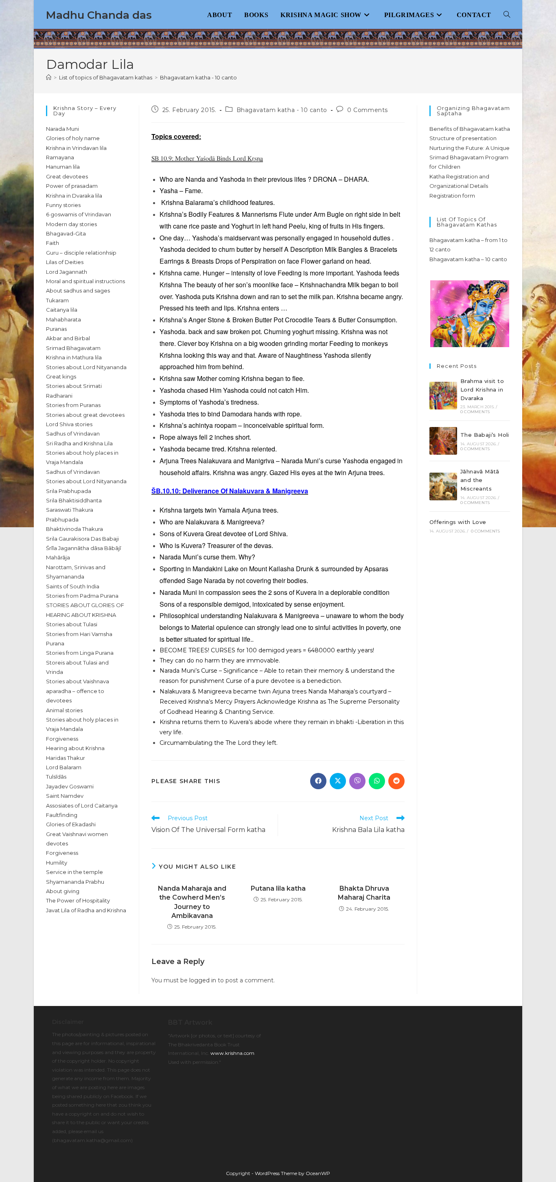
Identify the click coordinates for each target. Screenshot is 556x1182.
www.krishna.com (232, 1053)
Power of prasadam (72, 186)
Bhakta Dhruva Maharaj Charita (364, 893)
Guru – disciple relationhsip (81, 252)
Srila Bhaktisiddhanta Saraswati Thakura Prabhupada (74, 510)
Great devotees (67, 176)
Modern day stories (71, 224)
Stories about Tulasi (71, 624)
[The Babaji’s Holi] (443, 441)
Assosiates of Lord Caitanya (82, 805)
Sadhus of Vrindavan (73, 433)
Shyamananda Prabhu (75, 881)
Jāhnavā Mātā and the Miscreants (479, 480)
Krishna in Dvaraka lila (74, 195)
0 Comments (367, 110)
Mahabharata (63, 319)
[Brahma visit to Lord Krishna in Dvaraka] (443, 395)
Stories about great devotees (85, 415)
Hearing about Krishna (75, 748)
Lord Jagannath (66, 272)
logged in (202, 980)
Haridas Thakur (65, 758)
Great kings (61, 376)
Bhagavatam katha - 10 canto (198, 77)
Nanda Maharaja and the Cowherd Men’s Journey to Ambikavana (192, 902)
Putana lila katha (278, 888)
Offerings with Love (457, 522)
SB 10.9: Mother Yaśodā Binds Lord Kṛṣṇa (207, 158)
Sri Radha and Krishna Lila (79, 443)
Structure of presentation (463, 138)
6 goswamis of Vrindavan (78, 214)
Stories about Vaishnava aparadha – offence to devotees (77, 691)
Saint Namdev (64, 795)
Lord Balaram (63, 767)
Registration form (452, 195)
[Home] (48, 77)
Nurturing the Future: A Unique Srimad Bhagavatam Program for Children (469, 157)
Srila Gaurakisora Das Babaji (82, 538)
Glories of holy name (73, 138)
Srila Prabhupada (68, 491)
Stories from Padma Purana (82, 595)
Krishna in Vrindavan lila (76, 148)
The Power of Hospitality (78, 900)
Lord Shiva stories (69, 424)
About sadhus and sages (78, 290)
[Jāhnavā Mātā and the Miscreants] (443, 486)
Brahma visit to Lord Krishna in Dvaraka (482, 389)
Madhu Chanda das (99, 15)
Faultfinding (61, 815)
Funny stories (63, 205)
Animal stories (64, 710)
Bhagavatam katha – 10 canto (468, 259)
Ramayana (60, 157)
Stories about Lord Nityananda (86, 367)
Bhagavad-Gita (66, 233)
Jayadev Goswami (70, 786)
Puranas (56, 329)
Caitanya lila (61, 309)
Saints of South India (72, 586)
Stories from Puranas (73, 405)
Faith (52, 243)
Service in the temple (74, 872)
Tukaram (57, 300)
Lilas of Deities (64, 262)
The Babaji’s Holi (484, 434)
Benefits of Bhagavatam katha (469, 128)
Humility (56, 862)
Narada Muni (62, 128)
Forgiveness (62, 738)
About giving (62, 891)
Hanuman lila (63, 166)
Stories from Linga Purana (80, 652)
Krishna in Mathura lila (74, 357)
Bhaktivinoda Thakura (74, 529)
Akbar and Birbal (68, 338)
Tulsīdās (56, 776)
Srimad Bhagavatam (73, 348)
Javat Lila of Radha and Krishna (86, 910)
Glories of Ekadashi (71, 824)
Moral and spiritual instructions (85, 281)
